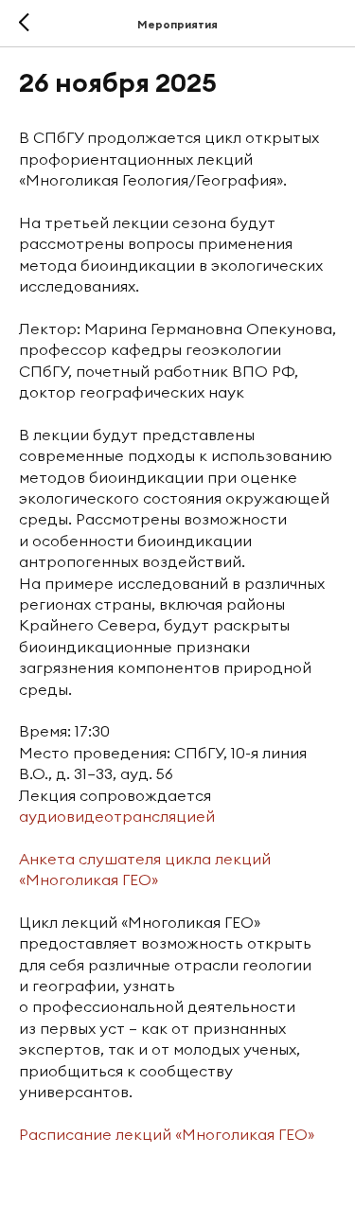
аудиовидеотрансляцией (117, 816)
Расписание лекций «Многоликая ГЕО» (166, 1134)
